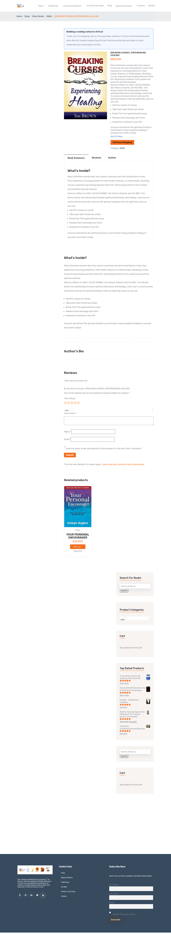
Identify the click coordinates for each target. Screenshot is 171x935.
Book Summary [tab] (76, 158)
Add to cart (77, 546)
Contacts (141, 6)
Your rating (70, 398)
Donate (151, 6)
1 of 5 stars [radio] (65, 402)
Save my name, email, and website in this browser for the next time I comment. (104, 448)
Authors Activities (123, 6)
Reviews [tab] (96, 157)
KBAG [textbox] (123, 620)
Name (67, 431)
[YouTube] (43, 895)
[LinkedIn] (31, 895)
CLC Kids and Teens (95, 6)
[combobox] (109, 409)
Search (124, 590)
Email (67, 439)
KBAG (49, 16)
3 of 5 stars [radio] (71, 402)
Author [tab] (112, 157)
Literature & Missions (72, 6)
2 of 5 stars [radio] (68, 402)
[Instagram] (25, 895)
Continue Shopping (122, 142)
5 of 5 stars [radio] (78, 402)
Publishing (53, 6)
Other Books (38, 16)
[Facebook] (19, 895)
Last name (114, 894)
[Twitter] (37, 895)
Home (40, 6)
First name (114, 885)
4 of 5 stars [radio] (75, 402)
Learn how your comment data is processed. (123, 464)
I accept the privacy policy (123, 914)
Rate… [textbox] (67, 411)
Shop (109, 6)
